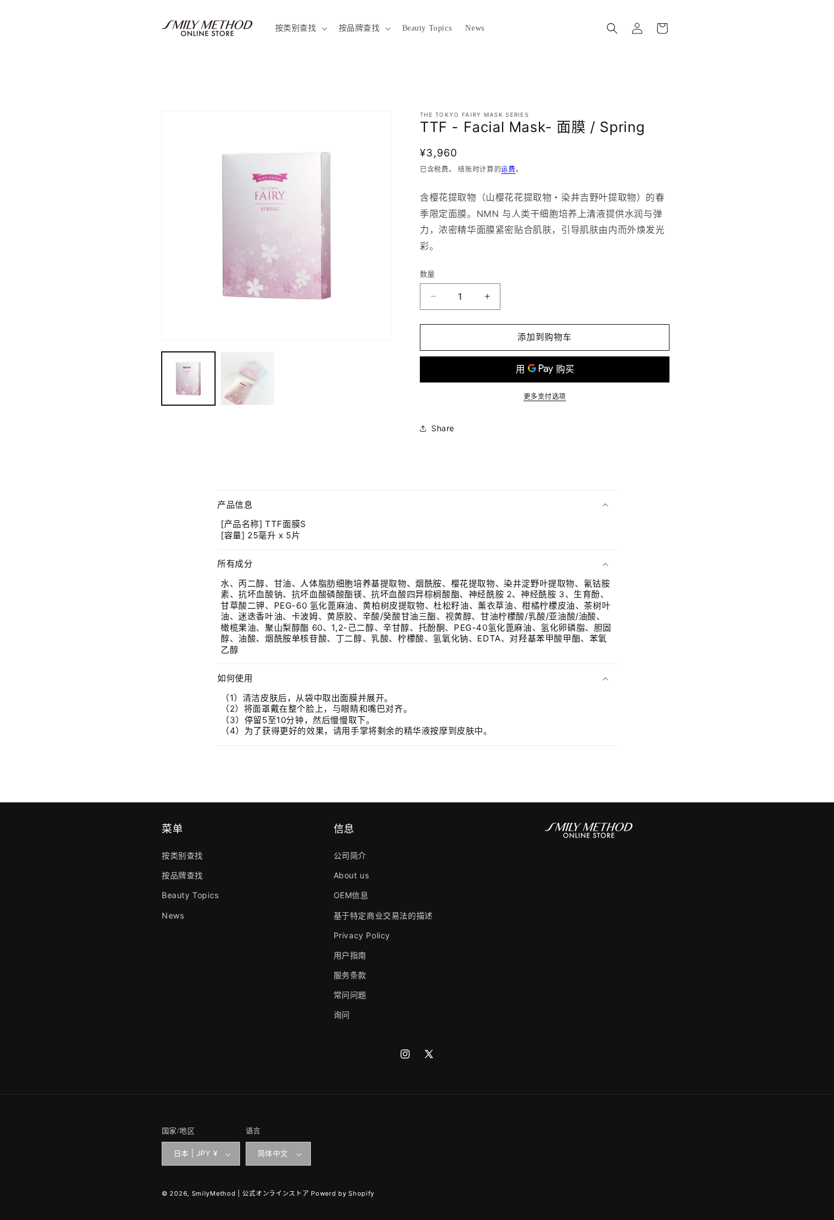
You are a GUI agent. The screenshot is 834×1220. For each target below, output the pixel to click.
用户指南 (350, 955)
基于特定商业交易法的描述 (383, 915)
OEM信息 (351, 895)
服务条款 (350, 975)
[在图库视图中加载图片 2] (247, 378)
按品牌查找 (182, 876)
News (173, 915)
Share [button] (442, 428)
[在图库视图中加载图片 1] (188, 378)
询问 (342, 1015)
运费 (508, 169)
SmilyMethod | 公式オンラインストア (250, 1194)
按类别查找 (182, 855)
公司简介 (350, 855)
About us (351, 876)
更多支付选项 (545, 396)
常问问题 (350, 995)
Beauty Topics (190, 895)
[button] (300, 28)
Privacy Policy (362, 935)
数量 (427, 273)
